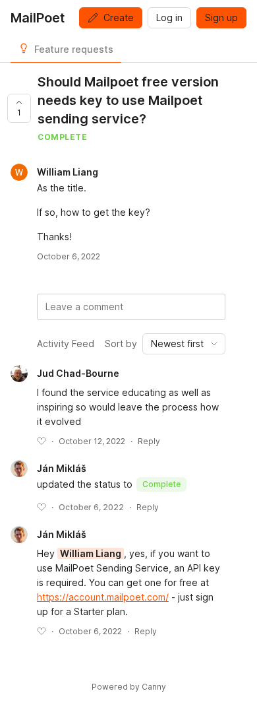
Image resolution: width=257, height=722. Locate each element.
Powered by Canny (129, 687)
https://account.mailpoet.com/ (103, 597)
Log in (169, 17)
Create (118, 17)
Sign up (221, 17)
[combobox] (183, 343)
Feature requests (73, 49)
